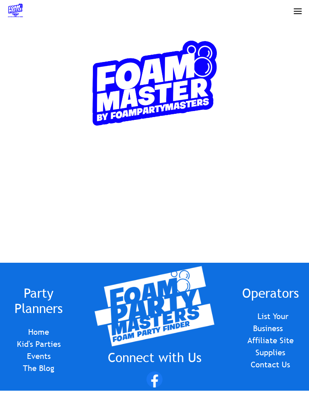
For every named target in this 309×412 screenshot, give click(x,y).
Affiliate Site (270, 340)
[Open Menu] (298, 10)
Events (39, 356)
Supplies (270, 352)
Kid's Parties (39, 344)
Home (38, 332)
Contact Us (270, 364)
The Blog (38, 368)
